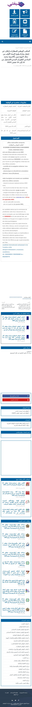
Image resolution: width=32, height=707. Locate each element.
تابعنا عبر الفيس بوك (14, 396)
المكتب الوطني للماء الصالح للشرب (20, 643)
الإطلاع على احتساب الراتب (22, 411)
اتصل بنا (7, 692)
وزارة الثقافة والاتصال (23, 672)
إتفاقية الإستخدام (14, 692)
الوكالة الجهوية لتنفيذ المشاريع (21, 655)
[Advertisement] (16, 85)
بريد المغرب (26, 657)
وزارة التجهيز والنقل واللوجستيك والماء (19, 666)
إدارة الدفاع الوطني (24, 626)
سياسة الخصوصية (23, 692)
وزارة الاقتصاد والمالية (23, 663)
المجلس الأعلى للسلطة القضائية (21, 635)
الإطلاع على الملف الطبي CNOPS (20, 413)
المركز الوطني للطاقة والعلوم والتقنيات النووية (17, 638)
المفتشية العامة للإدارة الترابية (21, 640)
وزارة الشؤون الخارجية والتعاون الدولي (19, 674)
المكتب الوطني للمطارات (16, 297)
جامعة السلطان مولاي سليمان (21, 660)
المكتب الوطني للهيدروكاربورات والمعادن (19, 649)
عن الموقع (16, 694)
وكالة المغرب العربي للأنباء (22, 683)
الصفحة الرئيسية (27, 47)
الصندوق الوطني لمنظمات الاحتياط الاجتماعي (17, 632)
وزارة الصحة (26, 680)
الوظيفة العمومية (19, 47)
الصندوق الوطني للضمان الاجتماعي (20, 629)
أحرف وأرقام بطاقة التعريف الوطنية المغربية (18, 423)
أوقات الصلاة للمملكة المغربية (21, 425)
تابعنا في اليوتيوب (14, 399)
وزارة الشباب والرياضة (23, 677)
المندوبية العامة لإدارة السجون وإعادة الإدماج (18, 652)
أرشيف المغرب (25, 623)
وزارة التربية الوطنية (24, 669)
